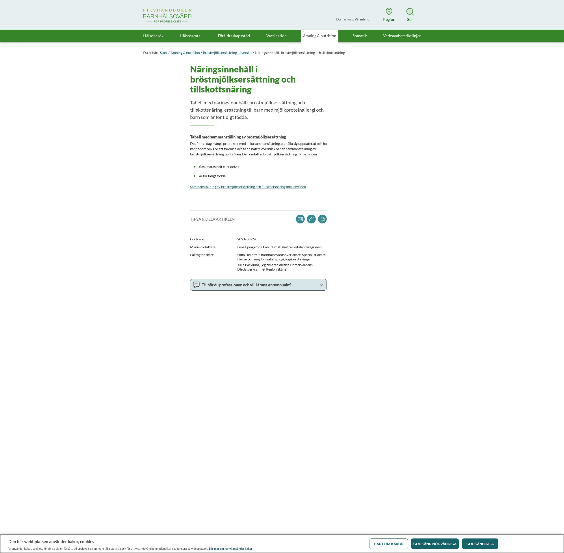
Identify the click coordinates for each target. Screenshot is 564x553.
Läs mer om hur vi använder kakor (230, 548)
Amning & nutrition (185, 52)
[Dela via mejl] (300, 219)
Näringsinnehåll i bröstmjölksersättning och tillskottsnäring (300, 52)
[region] (282, 544)
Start (163, 52)
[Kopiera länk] (311, 219)
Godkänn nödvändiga (434, 544)
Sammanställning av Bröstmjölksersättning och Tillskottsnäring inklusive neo (248, 186)
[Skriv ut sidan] (322, 219)
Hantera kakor (388, 544)
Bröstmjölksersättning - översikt (227, 52)
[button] (389, 15)
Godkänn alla (480, 544)
